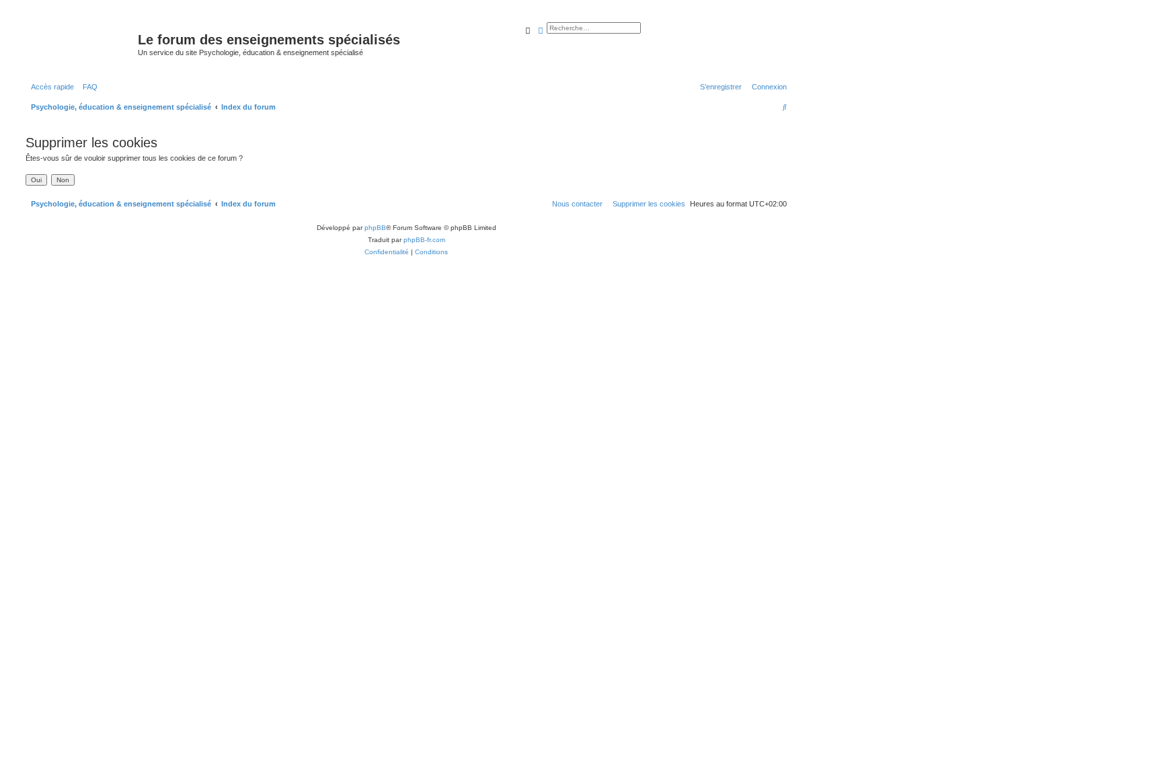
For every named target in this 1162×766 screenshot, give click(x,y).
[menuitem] (87, 87)
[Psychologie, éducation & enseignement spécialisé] (80, 43)
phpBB (375, 227)
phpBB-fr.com (424, 239)
